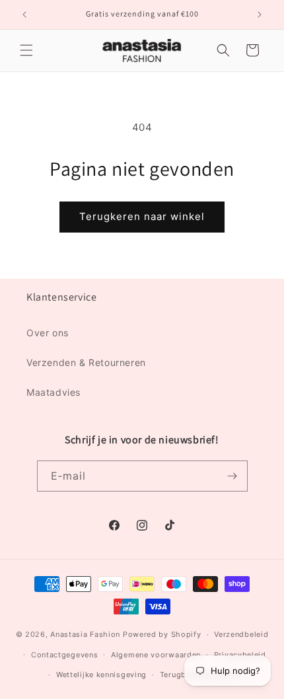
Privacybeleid (240, 654)
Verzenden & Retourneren (86, 362)
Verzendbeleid (241, 634)
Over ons (47, 332)
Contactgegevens (64, 654)
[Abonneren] (232, 476)
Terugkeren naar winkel (142, 216)
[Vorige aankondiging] (24, 14)
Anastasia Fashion (85, 634)
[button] (26, 50)
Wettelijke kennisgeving (101, 674)
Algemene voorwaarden (156, 654)
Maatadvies (53, 392)
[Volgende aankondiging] (259, 14)
